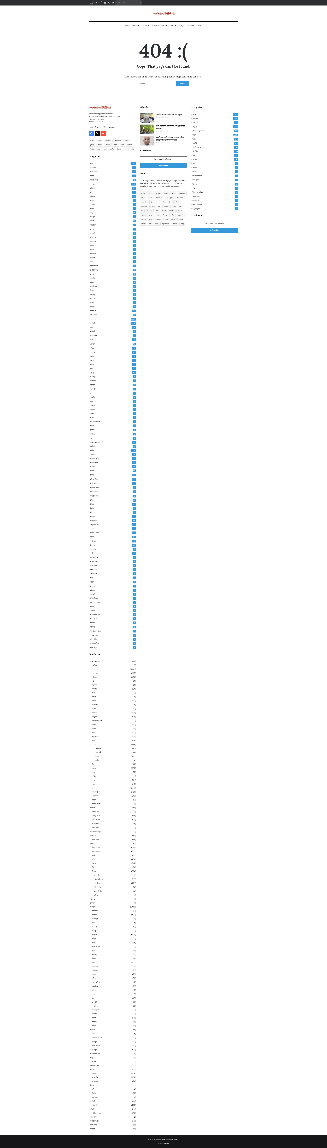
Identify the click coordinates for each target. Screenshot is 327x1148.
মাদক (104, 149)
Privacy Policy (163, 1143)
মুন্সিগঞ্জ (92, 302)
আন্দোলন (92, 405)
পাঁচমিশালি (93, 381)
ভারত (98, 149)
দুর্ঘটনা (92, 471)
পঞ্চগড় (92, 221)
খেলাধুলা (92, 590)
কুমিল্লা (92, 145)
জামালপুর (92, 294)
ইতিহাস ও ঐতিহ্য (95, 631)
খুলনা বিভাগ (93, 491)
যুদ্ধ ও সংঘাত (94, 635)
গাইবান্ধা (93, 204)
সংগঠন (92, 356)
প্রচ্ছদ (92, 413)
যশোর (92, 307)
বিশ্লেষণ (92, 545)
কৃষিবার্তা (92, 385)
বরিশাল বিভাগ (94, 487)
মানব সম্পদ (93, 565)
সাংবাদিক (112, 149)
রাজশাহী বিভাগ (94, 496)
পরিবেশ (92, 467)
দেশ (91, 327)
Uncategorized (96, 442)
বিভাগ (92, 475)
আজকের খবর (118, 140)
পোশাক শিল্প (93, 569)
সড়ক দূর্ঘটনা (93, 619)
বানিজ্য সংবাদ (94, 561)
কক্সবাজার (93, 241)
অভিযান (92, 140)
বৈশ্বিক (92, 344)
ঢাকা (91, 192)
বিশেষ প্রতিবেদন (95, 615)
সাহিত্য (92, 434)
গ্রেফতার (108, 145)
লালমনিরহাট (93, 286)
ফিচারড (92, 623)
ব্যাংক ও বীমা (94, 557)
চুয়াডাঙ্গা (92, 282)
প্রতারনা (92, 360)
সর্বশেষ (127, 25)
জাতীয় (92, 450)
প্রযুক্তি (92, 397)
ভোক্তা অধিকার (95, 643)
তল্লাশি (92, 401)
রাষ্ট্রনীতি (144, 25)
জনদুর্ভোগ (93, 335)
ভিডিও (92, 508)
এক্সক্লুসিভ (93, 167)
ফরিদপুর (92, 627)
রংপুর (91, 212)
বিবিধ (91, 500)
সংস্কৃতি (181, 25)
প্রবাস (92, 582)
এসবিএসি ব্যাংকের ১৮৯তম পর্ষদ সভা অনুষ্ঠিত (169, 114)
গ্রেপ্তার (99, 145)
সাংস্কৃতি (92, 594)
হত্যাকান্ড (93, 389)
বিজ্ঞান (92, 430)
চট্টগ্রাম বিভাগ (94, 479)
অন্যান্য (92, 319)
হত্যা (126, 149)
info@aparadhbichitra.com (104, 127)
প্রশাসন (92, 454)
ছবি (91, 512)
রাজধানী (92, 331)
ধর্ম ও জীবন (93, 315)
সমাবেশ (92, 409)
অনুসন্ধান (93, 352)
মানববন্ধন (93, 377)
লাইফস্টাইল (93, 639)
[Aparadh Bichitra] (163, 13)
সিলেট (92, 208)
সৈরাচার (119, 149)
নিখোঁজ (92, 426)
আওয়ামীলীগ (108, 140)
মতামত (92, 537)
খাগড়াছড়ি (93, 298)
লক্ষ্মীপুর (92, 245)
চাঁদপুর (92, 274)
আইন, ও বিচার (94, 533)
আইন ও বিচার (94, 458)
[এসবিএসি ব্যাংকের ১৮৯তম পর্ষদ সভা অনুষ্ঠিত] (147, 118)
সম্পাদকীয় (93, 541)
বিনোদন (92, 586)
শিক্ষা (91, 368)
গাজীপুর (92, 217)
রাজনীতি (134, 25)
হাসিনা (132, 149)
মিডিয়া (92, 504)
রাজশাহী (92, 233)
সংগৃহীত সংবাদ (94, 525)
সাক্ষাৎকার (93, 549)
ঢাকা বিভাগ (93, 483)
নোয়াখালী (93, 253)
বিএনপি (92, 149)
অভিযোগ (99, 140)
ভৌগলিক (93, 339)
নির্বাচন (92, 364)
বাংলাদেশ (154, 25)
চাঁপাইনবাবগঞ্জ (94, 270)
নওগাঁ (91, 438)
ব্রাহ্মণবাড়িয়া (94, 266)
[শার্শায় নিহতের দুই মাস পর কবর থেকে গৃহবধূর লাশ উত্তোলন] (147, 129)
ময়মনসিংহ (93, 225)
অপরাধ (190, 25)
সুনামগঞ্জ (92, 257)
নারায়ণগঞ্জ (93, 237)
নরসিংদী (92, 446)
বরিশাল (92, 200)
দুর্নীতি (122, 145)
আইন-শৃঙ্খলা (94, 462)
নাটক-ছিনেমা (94, 598)
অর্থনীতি (172, 25)
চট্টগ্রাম (115, 145)
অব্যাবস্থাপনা (94, 172)
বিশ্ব (163, 25)
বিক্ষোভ (92, 417)
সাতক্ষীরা (92, 278)
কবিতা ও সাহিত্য (95, 602)
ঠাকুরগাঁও (93, 290)
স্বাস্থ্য (92, 372)
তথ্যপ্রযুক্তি (94, 647)
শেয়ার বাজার (93, 574)
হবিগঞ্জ (92, 249)
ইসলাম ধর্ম (93, 311)
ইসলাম (199, 25)
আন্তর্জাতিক (93, 520)
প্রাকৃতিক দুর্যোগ (95, 422)
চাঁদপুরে (92, 229)
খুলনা (91, 262)
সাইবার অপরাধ (94, 180)
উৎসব (92, 606)
